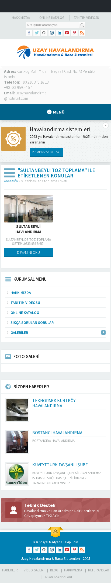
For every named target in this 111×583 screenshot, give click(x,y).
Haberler (10, 570)
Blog (54, 570)
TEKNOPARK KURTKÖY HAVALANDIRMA (53, 403)
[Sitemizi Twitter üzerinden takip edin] (36, 33)
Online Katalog (51, 17)
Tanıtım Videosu (86, 17)
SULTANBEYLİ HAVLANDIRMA (28, 229)
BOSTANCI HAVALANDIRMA (57, 432)
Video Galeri (34, 570)
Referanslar (98, 570)
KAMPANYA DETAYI (46, 151)
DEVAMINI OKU (28, 252)
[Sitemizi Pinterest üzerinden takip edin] (74, 33)
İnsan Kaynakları (58, 577)
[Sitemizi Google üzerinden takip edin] (44, 33)
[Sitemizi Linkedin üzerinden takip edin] (59, 33)
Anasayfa (11, 181)
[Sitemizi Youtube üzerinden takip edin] (67, 33)
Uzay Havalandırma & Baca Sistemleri (50, 558)
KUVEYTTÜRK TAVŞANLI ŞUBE (60, 464)
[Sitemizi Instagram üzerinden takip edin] (51, 33)
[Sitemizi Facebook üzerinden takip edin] (29, 33)
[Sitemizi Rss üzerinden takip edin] (82, 33)
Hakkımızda (21, 17)
